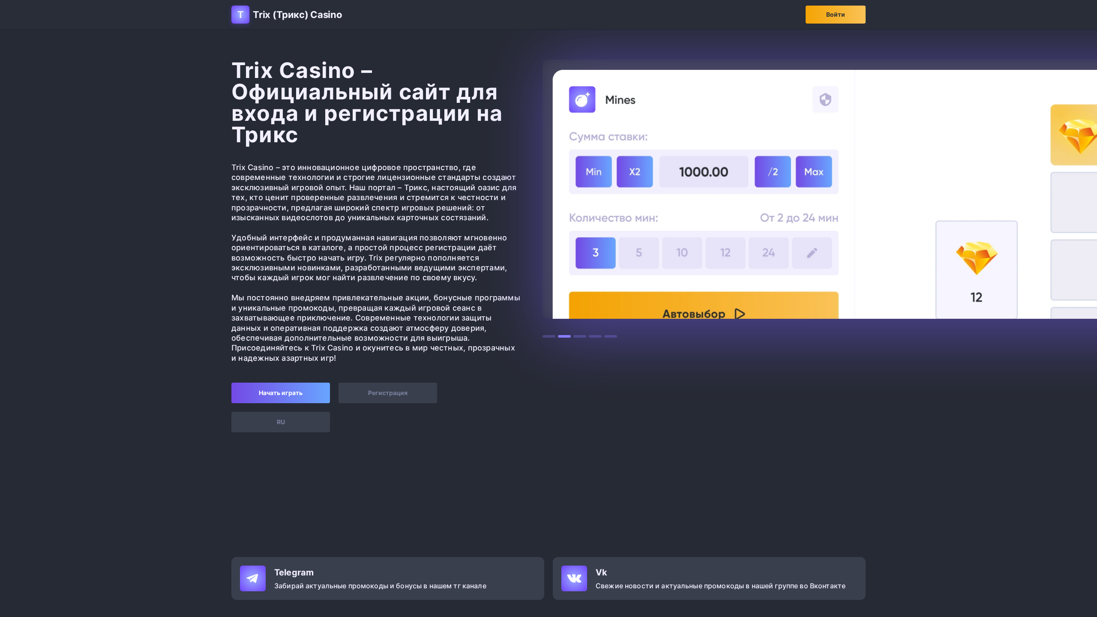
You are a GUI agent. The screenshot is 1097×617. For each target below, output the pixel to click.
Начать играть (281, 392)
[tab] (549, 336)
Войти (835, 14)
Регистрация (388, 392)
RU (281, 421)
